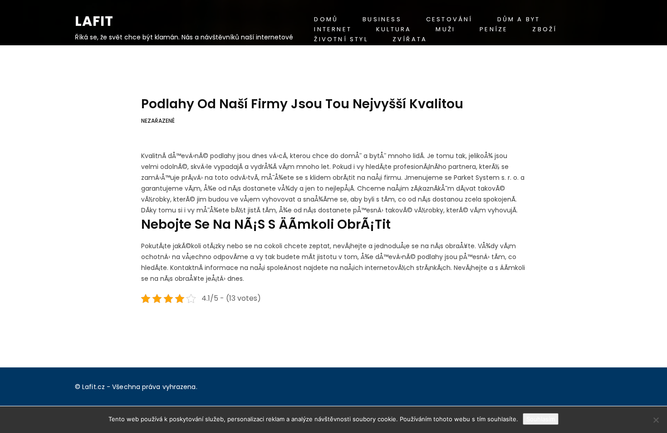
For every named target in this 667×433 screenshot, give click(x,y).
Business (382, 19)
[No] (655, 419)
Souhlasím (540, 419)
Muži (445, 29)
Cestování (449, 19)
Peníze (494, 29)
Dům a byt (518, 19)
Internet (333, 29)
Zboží (544, 29)
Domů (326, 19)
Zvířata (409, 39)
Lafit (94, 21)
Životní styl (341, 39)
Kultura (393, 29)
